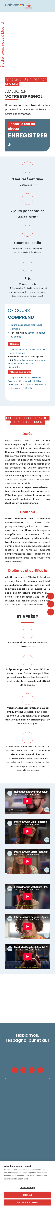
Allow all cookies (27, 1202)
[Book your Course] (27, 112)
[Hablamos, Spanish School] (18, 6)
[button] (48, 6)
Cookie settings (27, 1188)
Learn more (23, 1179)
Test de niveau (18, 332)
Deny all (28, 1195)
